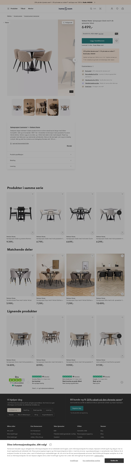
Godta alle (114, 460)
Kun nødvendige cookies (91, 460)
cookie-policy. (99, 456)
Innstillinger (74, 460)
